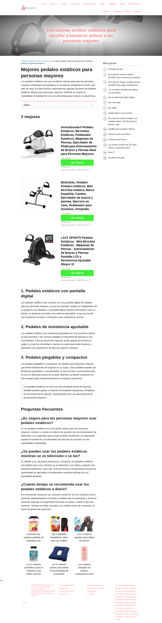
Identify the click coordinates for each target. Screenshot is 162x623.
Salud (101, 4)
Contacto (137, 11)
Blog (127, 11)
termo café (63, 588)
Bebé (122, 4)
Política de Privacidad (95, 588)
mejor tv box (64, 594)
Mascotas (75, 4)
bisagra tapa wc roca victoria (120, 113)
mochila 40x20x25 (66, 585)
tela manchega (114, 102)
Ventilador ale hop (115, 69)
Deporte (117, 11)
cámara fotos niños (67, 591)
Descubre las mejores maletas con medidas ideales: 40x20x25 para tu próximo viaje (122, 121)
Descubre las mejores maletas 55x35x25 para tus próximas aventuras (124, 76)
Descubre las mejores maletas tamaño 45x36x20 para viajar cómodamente (124, 83)
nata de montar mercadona (119, 134)
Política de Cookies (94, 585)
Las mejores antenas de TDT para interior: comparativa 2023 (122, 146)
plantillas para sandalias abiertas (121, 129)
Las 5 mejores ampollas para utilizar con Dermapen (123, 91)
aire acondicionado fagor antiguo (121, 97)
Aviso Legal (91, 591)
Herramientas (89, 4)
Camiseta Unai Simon (117, 139)
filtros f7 (111, 152)
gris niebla (112, 108)
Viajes (64, 4)
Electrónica (134, 4)
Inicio (43, 4)
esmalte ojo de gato (116, 158)
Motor (105, 11)
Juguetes (112, 4)
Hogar (52, 4)
